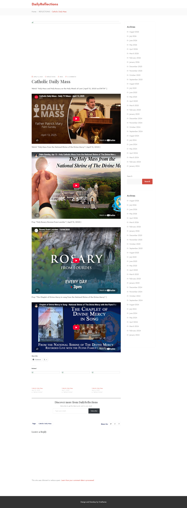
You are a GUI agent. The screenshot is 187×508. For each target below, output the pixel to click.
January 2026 (134, 62)
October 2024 (134, 127)
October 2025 (134, 75)
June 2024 (133, 144)
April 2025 (133, 101)
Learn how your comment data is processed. (77, 480)
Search (129, 176)
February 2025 (135, 110)
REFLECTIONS (44, 11)
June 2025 (133, 92)
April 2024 (133, 153)
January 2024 (134, 166)
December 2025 (135, 66)
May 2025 (133, 97)
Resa (61, 77)
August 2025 (134, 84)
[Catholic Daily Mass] (46, 379)
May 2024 (133, 149)
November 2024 (135, 123)
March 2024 (134, 157)
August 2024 (134, 136)
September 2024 (136, 131)
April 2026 (133, 49)
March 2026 (134, 53)
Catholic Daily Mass (37, 388)
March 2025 (134, 105)
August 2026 (134, 32)
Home (34, 11)
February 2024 (135, 162)
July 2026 (132, 36)
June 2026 (133, 40)
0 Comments (71, 77)
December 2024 (135, 118)
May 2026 (133, 45)
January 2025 (134, 114)
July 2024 (133, 140)
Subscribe (94, 411)
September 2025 (135, 79)
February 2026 (135, 58)
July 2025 (132, 88)
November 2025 (135, 71)
